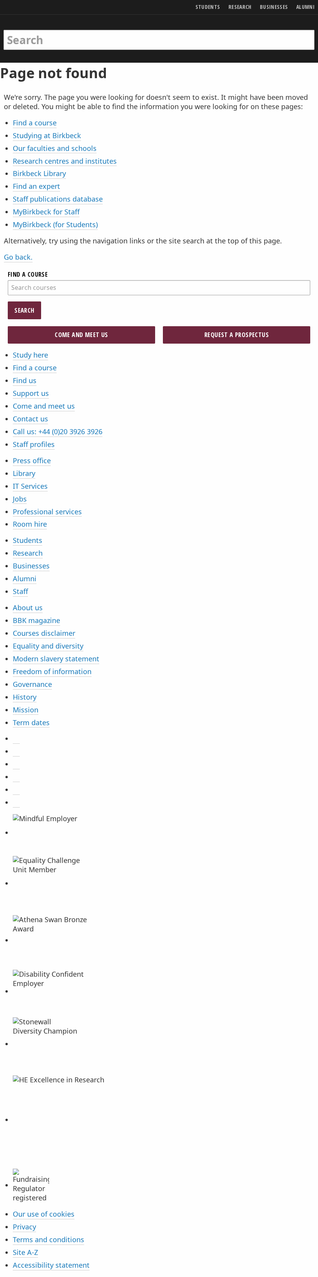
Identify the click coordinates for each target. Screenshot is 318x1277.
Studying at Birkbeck (47, 135)
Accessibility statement (51, 1265)
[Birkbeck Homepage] (33, 32)
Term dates (31, 722)
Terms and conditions (48, 1239)
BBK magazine (36, 620)
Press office (32, 460)
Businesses (31, 565)
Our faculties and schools (55, 148)
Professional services (47, 511)
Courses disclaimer (44, 633)
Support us (31, 393)
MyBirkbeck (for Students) (55, 224)
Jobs (20, 498)
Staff (20, 591)
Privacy (24, 1226)
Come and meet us (81, 334)
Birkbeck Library (39, 173)
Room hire (30, 524)
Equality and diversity (48, 645)
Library (24, 473)
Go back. (18, 257)
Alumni (24, 578)
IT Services (30, 486)
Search (24, 310)
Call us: (57, 431)
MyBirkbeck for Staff (46, 211)
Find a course (35, 122)
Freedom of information (52, 671)
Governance (32, 684)
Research (28, 553)
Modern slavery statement (56, 658)
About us (28, 607)
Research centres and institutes (65, 161)
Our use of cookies (43, 1214)
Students (27, 540)
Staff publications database (58, 199)
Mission (25, 709)
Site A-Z (25, 1252)
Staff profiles (34, 444)
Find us (24, 380)
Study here (30, 354)
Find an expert (36, 186)
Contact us (30, 418)
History (24, 697)
